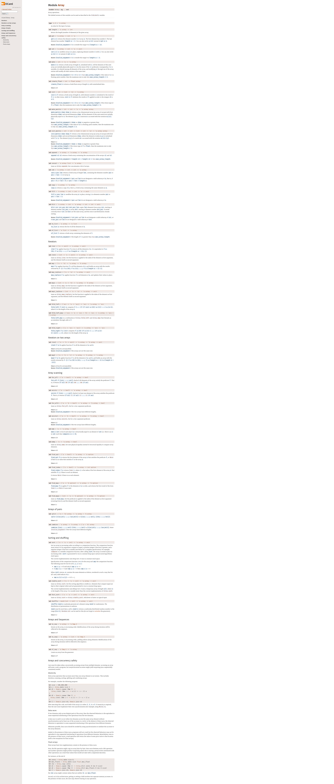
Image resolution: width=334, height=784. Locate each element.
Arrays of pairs (6, 28)
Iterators (4, 20)
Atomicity (6, 40)
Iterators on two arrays (8, 23)
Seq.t (75, 624)
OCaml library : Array (7, 18)
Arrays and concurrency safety (8, 37)
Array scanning (6, 25)
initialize (97, 611)
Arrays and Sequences (8, 33)
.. (64, 9)
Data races (6, 42)
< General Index (6, 9)
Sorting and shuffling (8, 30)
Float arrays (6, 44)
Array (61, 5)
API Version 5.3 (16, 7)
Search (5, 13)
